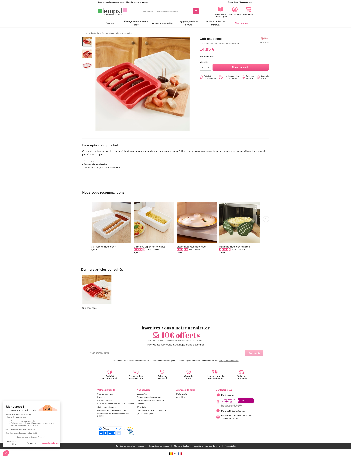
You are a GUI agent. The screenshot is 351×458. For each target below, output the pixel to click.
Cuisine (110, 23)
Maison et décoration (162, 23)
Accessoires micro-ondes (121, 33)
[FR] (180, 453)
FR (175, 454)
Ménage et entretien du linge (136, 23)
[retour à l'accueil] (112, 11)
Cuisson (104, 33)
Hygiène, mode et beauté (189, 23)
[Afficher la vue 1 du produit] (87, 41)
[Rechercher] (196, 11)
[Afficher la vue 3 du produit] (87, 66)
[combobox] (170, 11)
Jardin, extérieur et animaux (215, 23)
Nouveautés (241, 23)
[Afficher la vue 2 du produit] (87, 54)
